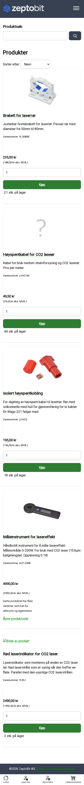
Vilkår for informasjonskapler (55, 769)
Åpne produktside (15, 619)
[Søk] (75, 35)
